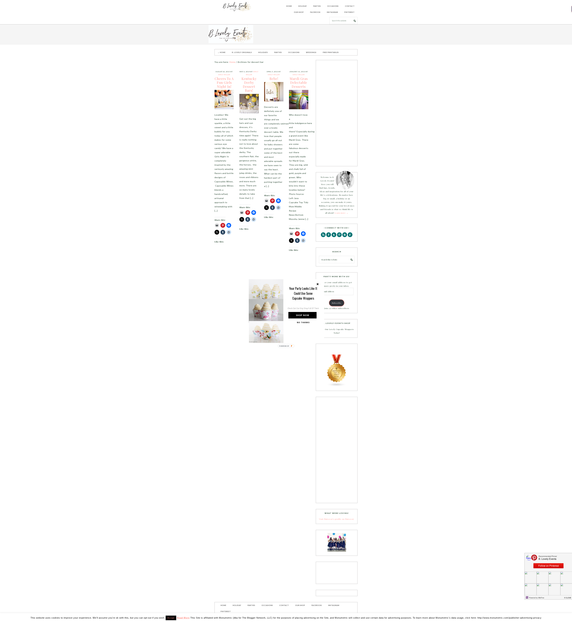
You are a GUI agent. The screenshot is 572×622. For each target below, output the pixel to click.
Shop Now (302, 315)
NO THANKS (303, 322)
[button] (303, 293)
